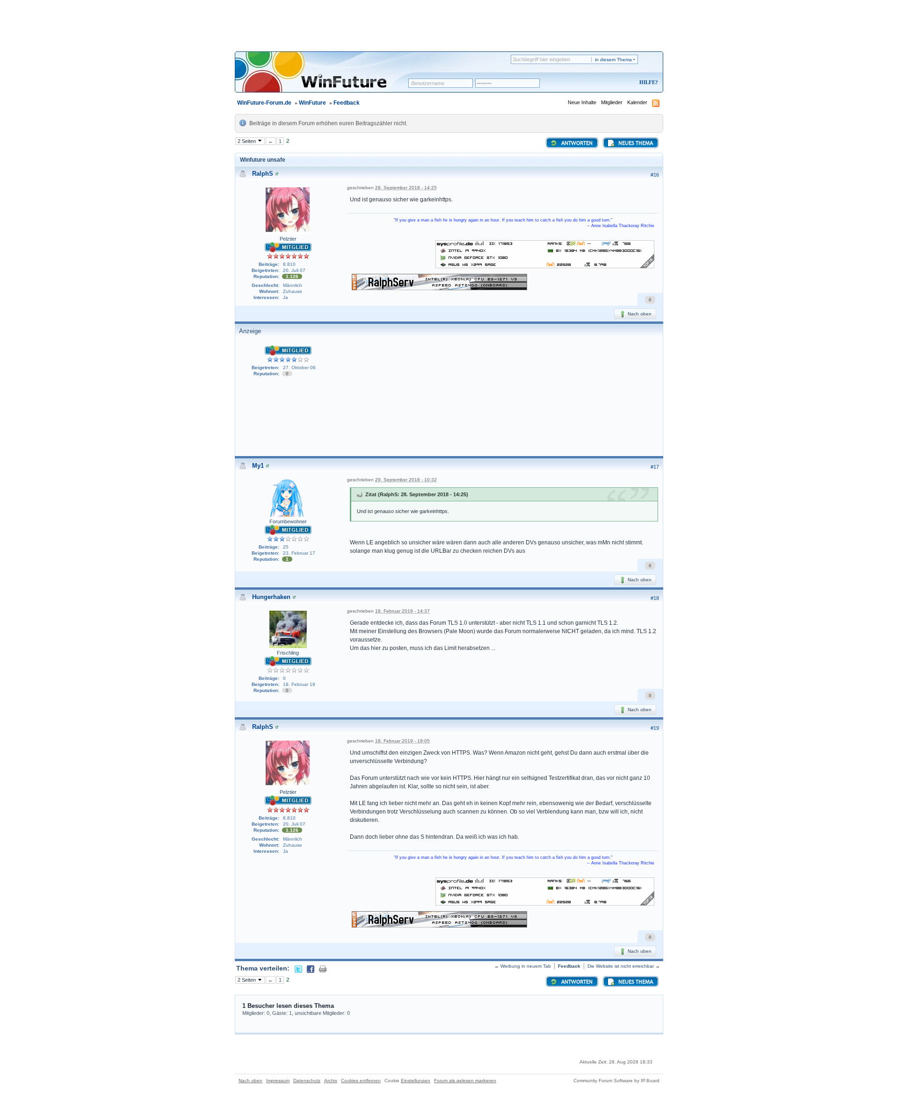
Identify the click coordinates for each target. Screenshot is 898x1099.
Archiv (330, 1080)
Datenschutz (306, 1080)
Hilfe (647, 82)
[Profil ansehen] (277, 173)
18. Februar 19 (299, 684)
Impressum (278, 1080)
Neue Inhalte (582, 102)
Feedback (346, 103)
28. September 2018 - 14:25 (406, 187)
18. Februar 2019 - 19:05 (402, 740)
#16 (655, 175)
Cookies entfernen (361, 1080)
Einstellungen (415, 1080)
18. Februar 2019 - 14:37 (402, 611)
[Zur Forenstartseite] (325, 78)
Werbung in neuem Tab (525, 966)
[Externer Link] (544, 254)
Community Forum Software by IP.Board (616, 1080)
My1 (258, 465)
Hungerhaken (271, 596)
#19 (655, 728)
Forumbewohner (288, 521)
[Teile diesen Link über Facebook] (310, 968)
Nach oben (639, 313)
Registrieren (610, 83)
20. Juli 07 (294, 270)
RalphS (262, 173)
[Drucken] (322, 968)
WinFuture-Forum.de (264, 103)
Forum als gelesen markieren (465, 1080)
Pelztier (288, 239)
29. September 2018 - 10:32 (406, 479)
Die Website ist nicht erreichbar (620, 966)
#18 (655, 598)
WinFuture (312, 103)
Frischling (288, 653)
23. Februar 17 (299, 553)
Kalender (637, 102)
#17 (655, 467)
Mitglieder (612, 102)
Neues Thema (635, 143)
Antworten (576, 143)
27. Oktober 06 (299, 367)
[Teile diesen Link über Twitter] (298, 968)
